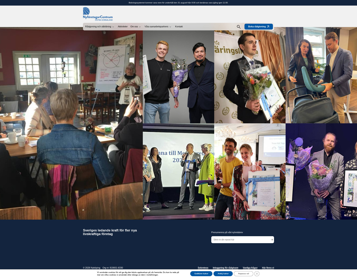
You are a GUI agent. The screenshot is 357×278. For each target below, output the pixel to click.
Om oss (134, 26)
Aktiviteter (123, 26)
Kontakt (179, 26)
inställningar (152, 275)
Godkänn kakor (201, 273)
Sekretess (203, 268)
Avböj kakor (223, 273)
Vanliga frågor (250, 268)
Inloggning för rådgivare (225, 268)
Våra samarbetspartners (156, 26)
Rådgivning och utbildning (98, 26)
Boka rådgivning (257, 26)
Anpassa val (243, 273)
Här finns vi (268, 268)
